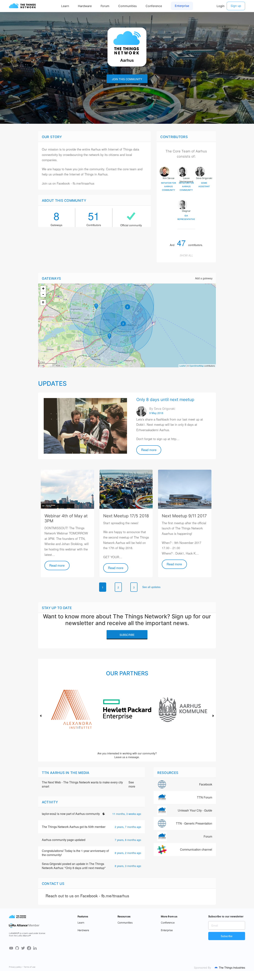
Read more (148, 450)
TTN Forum (204, 797)
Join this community (127, 79)
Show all (186, 255)
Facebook (205, 784)
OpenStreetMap (196, 365)
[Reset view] (43, 302)
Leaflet (182, 365)
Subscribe (127, 635)
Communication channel (196, 849)
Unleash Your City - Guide (195, 810)
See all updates (151, 587)
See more (131, 784)
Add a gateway (204, 278)
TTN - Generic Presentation (194, 823)
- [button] (43, 294)
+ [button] (43, 288)
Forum (208, 836)
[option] (71, 716)
